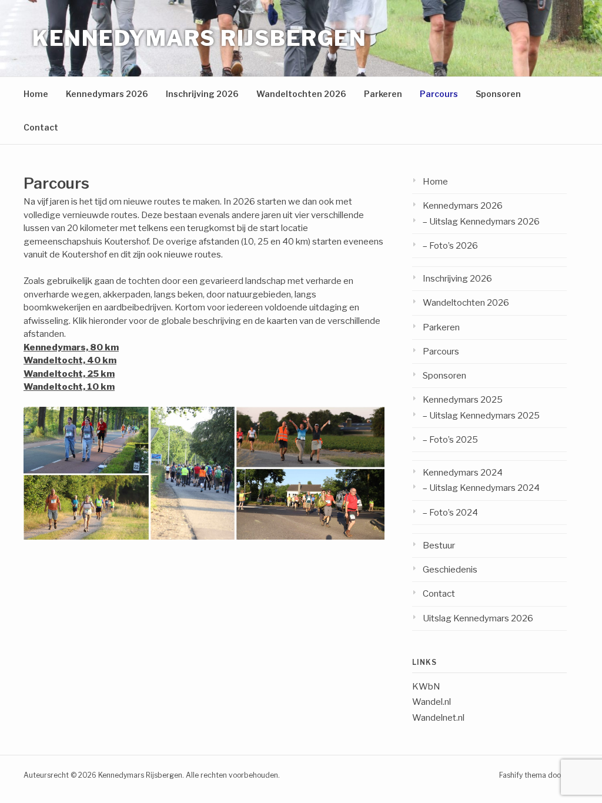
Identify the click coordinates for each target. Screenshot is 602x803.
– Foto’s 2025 (450, 439)
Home (36, 94)
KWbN (426, 686)
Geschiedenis (450, 569)
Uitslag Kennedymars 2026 (478, 618)
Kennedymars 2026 (107, 94)
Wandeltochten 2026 (301, 94)
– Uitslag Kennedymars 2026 (481, 221)
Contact (41, 127)
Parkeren (383, 94)
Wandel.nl (431, 702)
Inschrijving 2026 (202, 94)
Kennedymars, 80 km (71, 347)
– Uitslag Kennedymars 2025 (481, 415)
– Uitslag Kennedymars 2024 (481, 488)
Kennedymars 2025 (463, 399)
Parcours (439, 94)
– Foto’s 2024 (450, 512)
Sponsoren (498, 94)
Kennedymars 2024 (463, 472)
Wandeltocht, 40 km (70, 360)
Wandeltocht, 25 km (69, 374)
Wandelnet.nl (438, 717)
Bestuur (439, 545)
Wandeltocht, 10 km (69, 387)
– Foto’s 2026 (450, 245)
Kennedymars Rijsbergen (199, 38)
